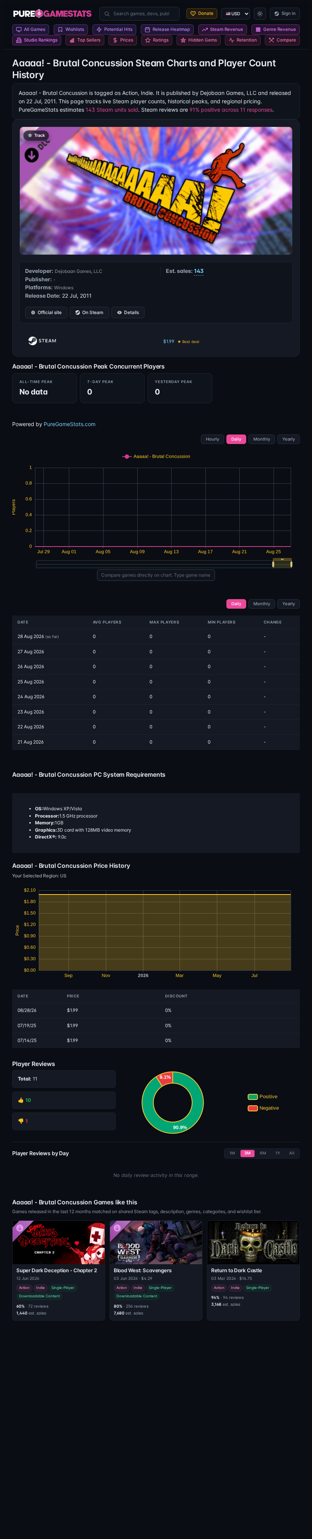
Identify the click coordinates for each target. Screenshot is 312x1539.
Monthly (261, 439)
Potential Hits (118, 29)
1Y (277, 1153)
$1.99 (181, 341)
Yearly (288, 439)
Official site (50, 312)
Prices (126, 40)
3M (247, 1153)
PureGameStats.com (70, 424)
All (291, 1153)
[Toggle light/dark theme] (260, 14)
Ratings (161, 40)
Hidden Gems (202, 40)
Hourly (212, 439)
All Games (34, 29)
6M (263, 1153)
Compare (286, 40)
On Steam (92, 312)
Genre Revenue (279, 29)
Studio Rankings (40, 40)
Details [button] (131, 312)
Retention (247, 40)
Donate (205, 13)
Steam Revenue (226, 29)
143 (199, 271)
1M (232, 1153)
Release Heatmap (171, 29)
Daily (236, 439)
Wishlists (74, 29)
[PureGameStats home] (52, 14)
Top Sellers (88, 40)
